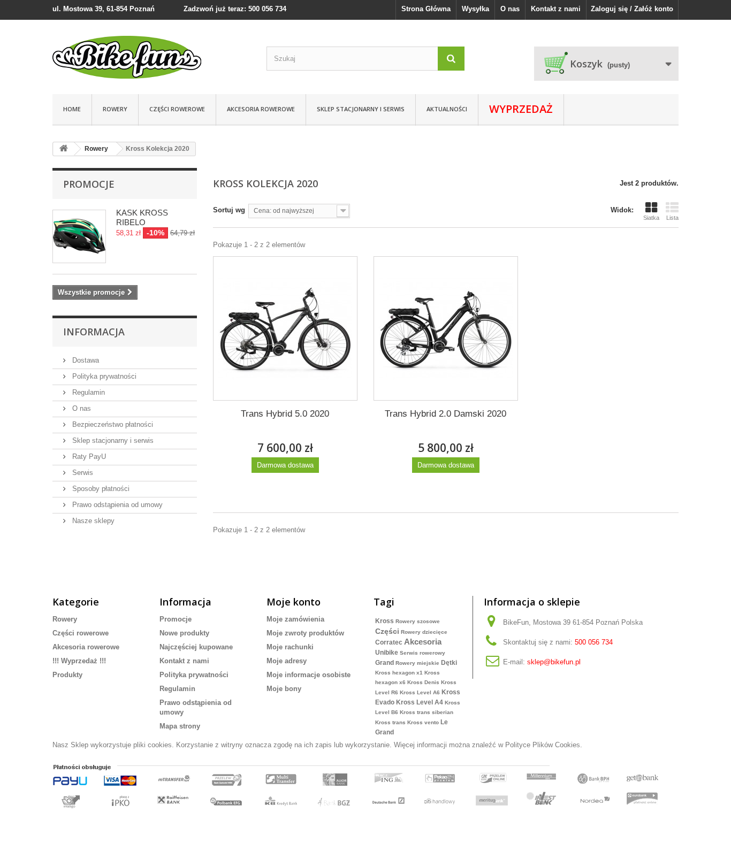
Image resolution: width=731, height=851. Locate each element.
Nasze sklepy (92, 521)
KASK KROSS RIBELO (142, 217)
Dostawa (84, 360)
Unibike (386, 652)
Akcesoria (422, 641)
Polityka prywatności (103, 376)
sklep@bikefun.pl (554, 662)
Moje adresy (286, 661)
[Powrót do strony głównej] (64, 149)
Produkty (67, 675)
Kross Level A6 (420, 692)
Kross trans (390, 722)
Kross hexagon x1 (399, 673)
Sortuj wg (229, 210)
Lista (672, 217)
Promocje (89, 184)
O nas (510, 9)
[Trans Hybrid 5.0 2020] (285, 328)
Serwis (81, 473)
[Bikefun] (151, 57)
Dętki (449, 662)
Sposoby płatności (100, 489)
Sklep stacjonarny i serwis (361, 109)
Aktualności (447, 109)
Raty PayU (88, 457)
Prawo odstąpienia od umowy (116, 505)
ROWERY (115, 109)
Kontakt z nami (556, 9)
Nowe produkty (184, 633)
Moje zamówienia (295, 619)
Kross (384, 621)
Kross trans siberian (426, 712)
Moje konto (293, 601)
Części (387, 631)
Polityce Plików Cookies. (543, 745)
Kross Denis (423, 682)
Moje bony (283, 689)
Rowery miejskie (417, 663)
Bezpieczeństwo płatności (111, 424)
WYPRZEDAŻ (521, 109)
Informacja (94, 331)
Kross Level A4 (419, 702)
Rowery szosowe (417, 621)
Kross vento (423, 722)
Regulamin (87, 392)
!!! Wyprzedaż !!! (79, 661)
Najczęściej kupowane (196, 647)
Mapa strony (179, 726)
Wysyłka (475, 9)
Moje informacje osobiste (308, 675)
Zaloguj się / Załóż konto (632, 9)
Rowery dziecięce (424, 632)
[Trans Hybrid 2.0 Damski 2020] (446, 328)
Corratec (388, 642)
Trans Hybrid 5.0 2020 (285, 414)
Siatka (651, 217)
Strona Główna (426, 9)
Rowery (64, 619)
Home (72, 109)
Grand (384, 662)
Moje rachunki (290, 647)
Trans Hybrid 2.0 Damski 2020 (445, 414)
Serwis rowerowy (422, 653)
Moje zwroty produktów (305, 633)
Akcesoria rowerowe (261, 109)
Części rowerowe (177, 109)
